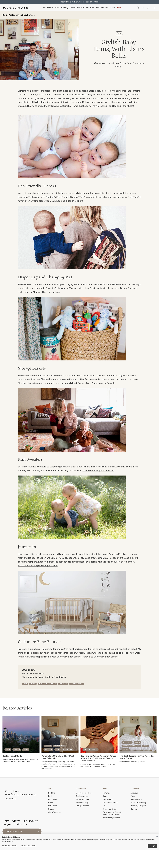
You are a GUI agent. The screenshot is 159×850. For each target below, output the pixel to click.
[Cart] (153, 7)
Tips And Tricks (77, 684)
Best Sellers (48, 8)
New (57, 8)
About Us (134, 793)
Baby (25, 684)
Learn (8, 749)
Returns (106, 793)
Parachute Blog (82, 803)
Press (133, 796)
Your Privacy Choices (111, 818)
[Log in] (148, 7)
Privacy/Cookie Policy (28, 846)
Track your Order (110, 809)
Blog (4, 15)
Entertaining (59, 746)
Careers (134, 809)
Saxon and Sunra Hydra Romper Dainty (38, 566)
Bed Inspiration (82, 796)
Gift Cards (52, 806)
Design (32, 684)
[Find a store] (143, 7)
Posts (11, 15)
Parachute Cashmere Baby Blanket (100, 657)
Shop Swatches (54, 812)
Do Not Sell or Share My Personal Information (112, 813)
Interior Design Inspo (47, 684)
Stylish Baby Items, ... (25, 15)
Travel (25, 749)
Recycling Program (138, 806)
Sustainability (136, 799)
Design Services (82, 806)
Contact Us (108, 799)
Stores (51, 809)
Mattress (90, 8)
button (38, 831)
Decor (112, 8)
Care (105, 796)
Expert (137, 742)
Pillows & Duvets (77, 8)
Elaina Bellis (81, 95)
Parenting (63, 684)
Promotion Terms (110, 803)
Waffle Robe (67, 749)
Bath (50, 796)
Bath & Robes (102, 8)
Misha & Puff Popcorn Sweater (98, 471)
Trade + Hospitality (138, 803)
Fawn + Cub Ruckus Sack (47, 292)
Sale (119, 8)
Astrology (127, 742)
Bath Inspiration (82, 799)
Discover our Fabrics (84, 793)
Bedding (64, 8)
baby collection (122, 649)
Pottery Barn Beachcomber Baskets (96, 383)
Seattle (17, 749)
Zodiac (125, 749)
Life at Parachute (90, 749)
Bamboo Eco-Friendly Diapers (67, 201)
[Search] (137, 7)
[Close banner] (157, 835)
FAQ (104, 806)
